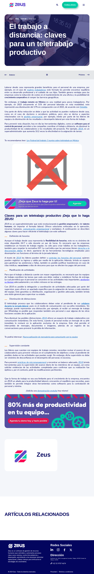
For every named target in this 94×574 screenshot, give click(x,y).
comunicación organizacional (36, 229)
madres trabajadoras (36, 90)
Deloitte (83, 107)
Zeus (11, 19)
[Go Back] (47, 74)
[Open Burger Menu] (83, 5)
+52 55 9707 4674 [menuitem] (59, 563)
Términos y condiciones (66, 572)
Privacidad (53, 572)
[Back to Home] (17, 4)
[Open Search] (57, 5)
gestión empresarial (33, 117)
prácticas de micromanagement (32, 362)
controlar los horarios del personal (65, 258)
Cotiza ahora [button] (70, 5)
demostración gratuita (47, 391)
